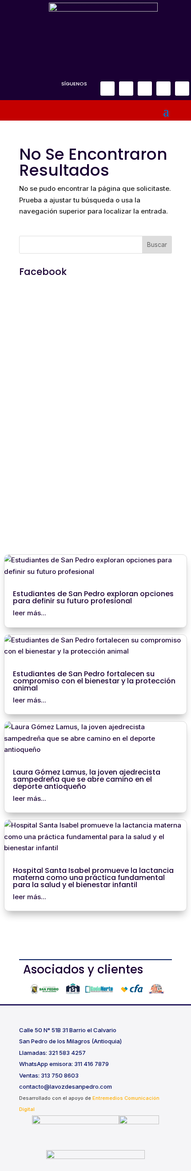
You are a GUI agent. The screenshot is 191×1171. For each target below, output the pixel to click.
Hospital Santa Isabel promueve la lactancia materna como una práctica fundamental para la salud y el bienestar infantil (93, 877)
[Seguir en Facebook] (107, 88)
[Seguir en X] (145, 88)
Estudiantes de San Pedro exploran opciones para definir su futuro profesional (93, 597)
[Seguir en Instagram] (126, 88)
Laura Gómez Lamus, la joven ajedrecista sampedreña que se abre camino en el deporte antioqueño (86, 779)
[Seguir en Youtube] (182, 88)
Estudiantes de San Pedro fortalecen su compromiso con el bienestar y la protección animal (94, 681)
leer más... (29, 613)
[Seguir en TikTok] (163, 88)
